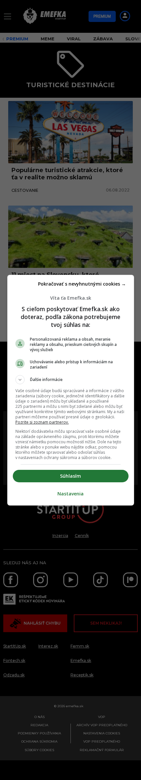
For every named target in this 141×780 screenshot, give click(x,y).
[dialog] (70, 390)
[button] (70, 379)
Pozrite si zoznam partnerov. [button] (42, 422)
